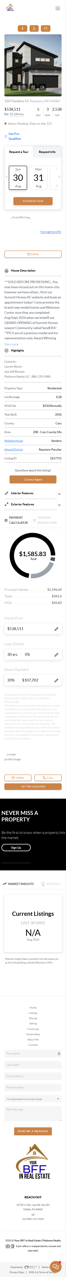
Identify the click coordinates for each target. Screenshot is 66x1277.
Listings (33, 1012)
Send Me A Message (33, 1131)
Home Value (33, 1034)
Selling (33, 1023)
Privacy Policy (17, 1272)
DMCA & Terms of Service (42, 1272)
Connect (33, 1044)
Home (33, 1007)
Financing (33, 1029)
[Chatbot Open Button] (56, 1267)
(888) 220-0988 (35, 1219)
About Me (33, 1039)
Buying (33, 1018)
